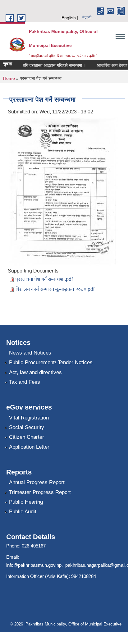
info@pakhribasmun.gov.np (34, 565)
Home (9, 78)
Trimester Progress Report (40, 492)
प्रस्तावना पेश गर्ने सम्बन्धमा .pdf (44, 279)
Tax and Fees (24, 382)
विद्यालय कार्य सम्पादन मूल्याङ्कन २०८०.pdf (55, 289)
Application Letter (29, 447)
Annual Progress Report (37, 482)
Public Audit (22, 512)
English (69, 17)
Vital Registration (29, 418)
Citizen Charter (26, 437)
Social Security (26, 427)
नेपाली (86, 17)
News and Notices (30, 353)
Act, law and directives (35, 372)
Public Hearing (26, 502)
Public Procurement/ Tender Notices (51, 362)
